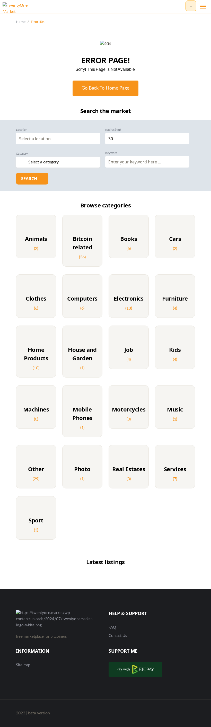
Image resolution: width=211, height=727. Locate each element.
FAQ (112, 627)
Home (20, 21)
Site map (23, 665)
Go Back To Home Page (105, 88)
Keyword (111, 152)
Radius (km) (113, 129)
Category (22, 153)
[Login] (180, 6)
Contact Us (118, 636)
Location (22, 129)
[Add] (191, 6)
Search (29, 178)
